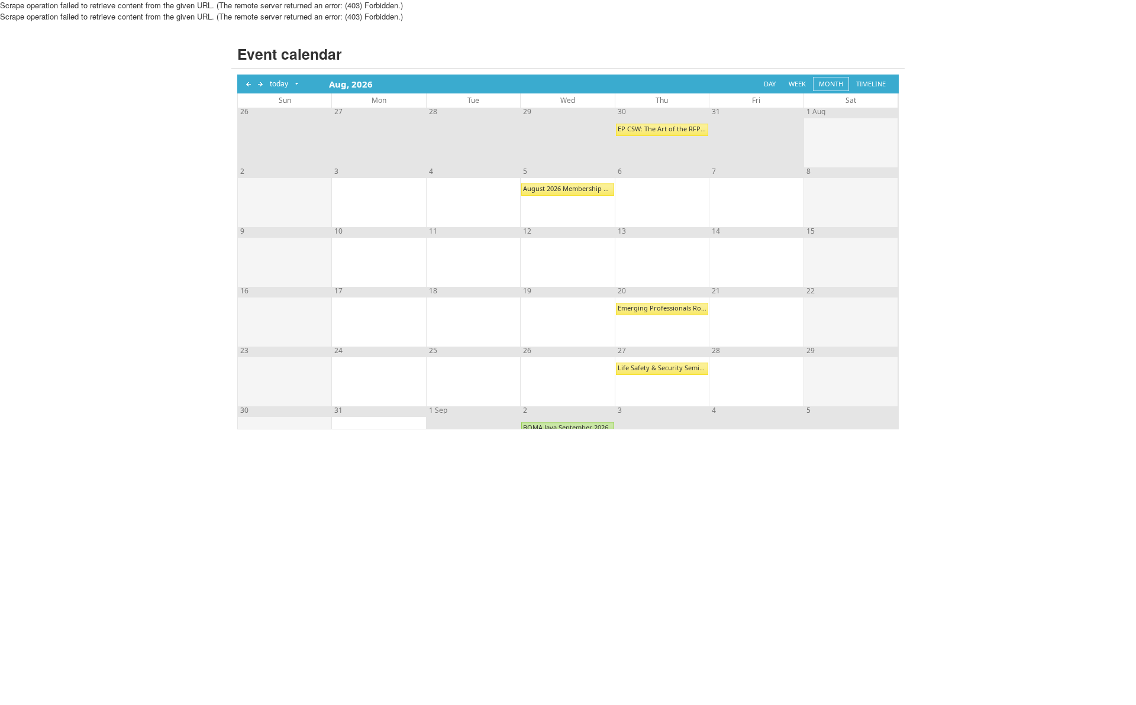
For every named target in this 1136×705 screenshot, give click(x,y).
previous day (248, 84)
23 (244, 350)
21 (716, 291)
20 (622, 291)
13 (622, 231)
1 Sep (438, 410)
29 (527, 111)
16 (244, 291)
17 (338, 291)
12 (527, 231)
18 (433, 291)
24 (338, 350)
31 (716, 111)
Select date (297, 84)
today (279, 84)
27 (338, 111)
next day (260, 84)
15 (810, 231)
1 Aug (815, 111)
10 (338, 231)
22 (810, 291)
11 (433, 231)
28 (433, 111)
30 (622, 111)
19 (527, 291)
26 (244, 111)
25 (433, 350)
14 (716, 231)
